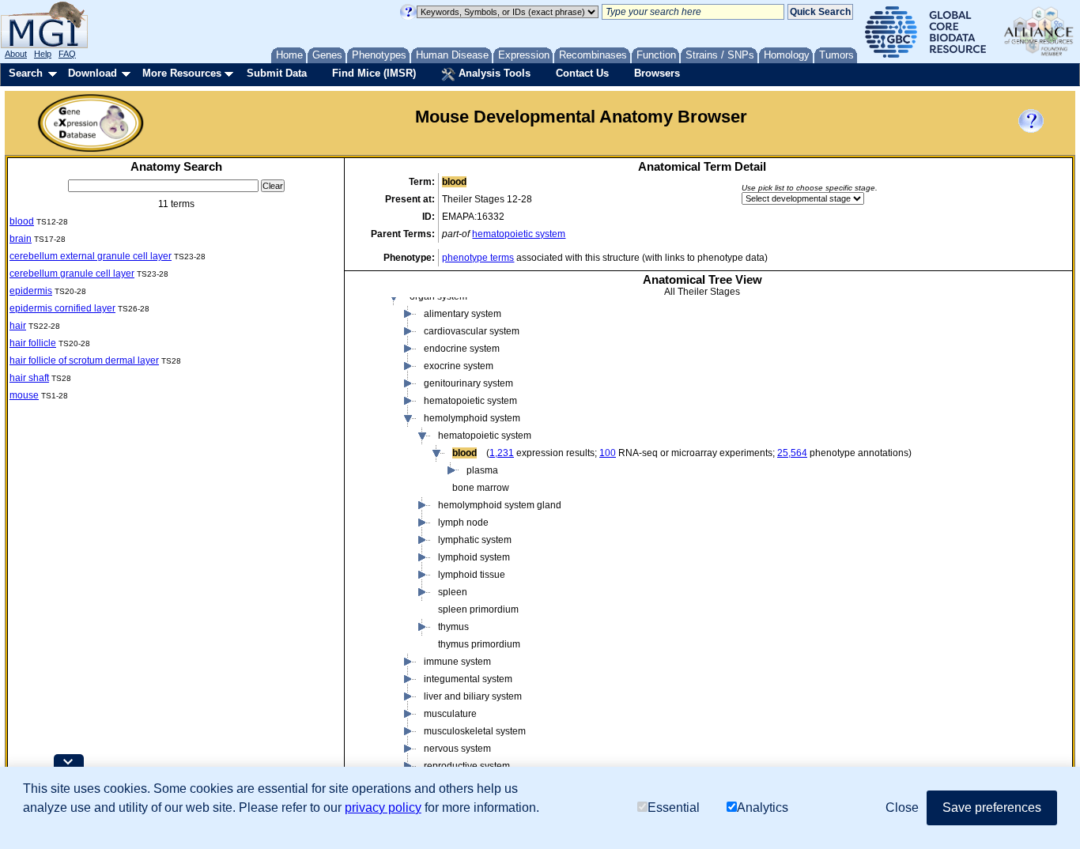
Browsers (657, 73)
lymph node (463, 522)
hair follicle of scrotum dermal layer (84, 360)
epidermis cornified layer (62, 308)
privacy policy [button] (383, 807)
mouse (24, 395)
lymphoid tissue (471, 574)
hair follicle (32, 343)
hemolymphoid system (472, 418)
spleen (452, 592)
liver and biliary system (473, 696)
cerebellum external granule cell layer (90, 256)
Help (42, 53)
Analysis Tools (493, 73)
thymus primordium (479, 644)
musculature (450, 713)
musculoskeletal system (475, 731)
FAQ (67, 53)
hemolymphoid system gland (499, 505)
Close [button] (902, 807)
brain (20, 238)
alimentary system (462, 313)
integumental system (468, 679)
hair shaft (29, 377)
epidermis (30, 290)
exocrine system (458, 366)
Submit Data (277, 73)
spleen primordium (478, 609)
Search (26, 73)
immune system (457, 661)
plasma (482, 470)
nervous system (457, 748)
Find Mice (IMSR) (374, 73)
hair (17, 325)
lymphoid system (474, 557)
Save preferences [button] (991, 807)
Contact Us (582, 73)
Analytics (762, 807)
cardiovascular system (471, 331)
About (16, 53)
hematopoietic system (518, 234)
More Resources (181, 73)
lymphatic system (475, 539)
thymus (453, 626)
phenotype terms (478, 257)
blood (21, 221)
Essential (674, 807)
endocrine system (462, 348)
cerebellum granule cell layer (71, 273)
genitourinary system (468, 383)
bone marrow (480, 487)
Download (92, 73)
